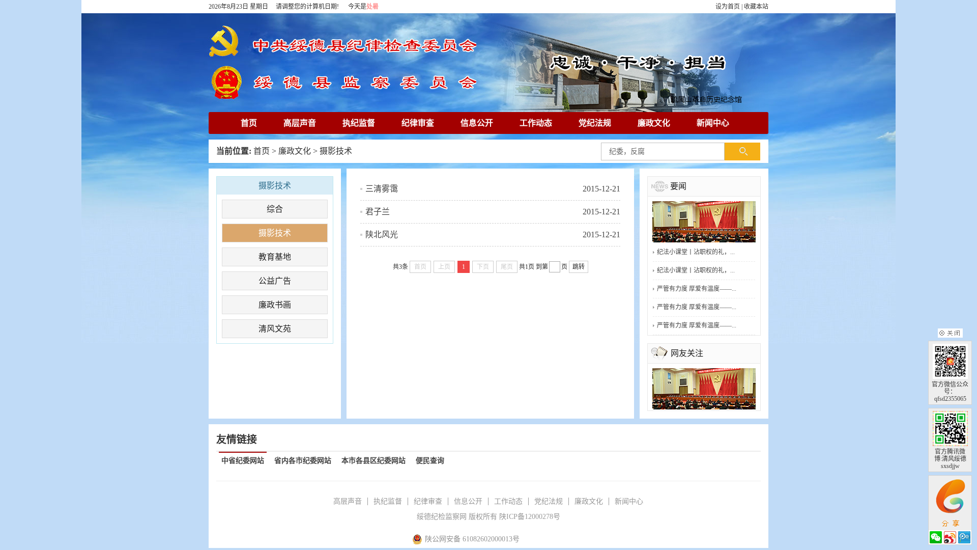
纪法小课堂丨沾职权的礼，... (696, 252)
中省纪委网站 (242, 460)
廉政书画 (274, 304)
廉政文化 (654, 123)
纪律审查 (417, 123)
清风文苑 (274, 328)
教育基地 (274, 257)
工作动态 (536, 123)
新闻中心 (713, 123)
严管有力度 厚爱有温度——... (696, 288)
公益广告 (274, 281)
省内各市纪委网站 (302, 460)
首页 (249, 123)
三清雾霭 (381, 188)
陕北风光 (381, 234)
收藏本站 (756, 6)
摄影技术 (336, 151)
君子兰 (377, 211)
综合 (275, 209)
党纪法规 (595, 123)
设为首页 (727, 6)
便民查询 (430, 460)
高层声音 (299, 123)
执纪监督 (358, 123)
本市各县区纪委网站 (373, 460)
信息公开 (477, 123)
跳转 (578, 266)
